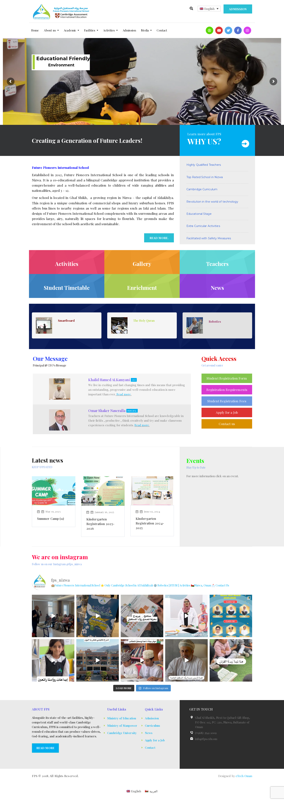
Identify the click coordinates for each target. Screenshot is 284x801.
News (217, 287)
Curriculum (152, 725)
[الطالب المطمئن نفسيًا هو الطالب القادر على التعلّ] (142, 660)
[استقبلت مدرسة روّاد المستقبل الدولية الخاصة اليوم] (97, 616)
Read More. (159, 238)
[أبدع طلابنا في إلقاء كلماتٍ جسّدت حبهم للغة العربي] (53, 660)
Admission (238, 9)
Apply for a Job (227, 412)
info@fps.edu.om (206, 739)
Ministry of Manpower (122, 725)
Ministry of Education (121, 718)
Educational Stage (199, 214)
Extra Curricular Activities (203, 226)
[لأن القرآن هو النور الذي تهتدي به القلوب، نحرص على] (231, 660)
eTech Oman (244, 776)
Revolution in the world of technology (212, 201)
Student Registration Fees (227, 401)
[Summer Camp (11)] (53, 490)
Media (145, 30)
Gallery (142, 263)
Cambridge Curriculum (201, 189)
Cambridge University (122, 733)
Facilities (89, 30)
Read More (45, 748)
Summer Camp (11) (50, 519)
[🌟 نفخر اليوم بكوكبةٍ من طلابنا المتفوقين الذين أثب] (231, 616)
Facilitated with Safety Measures (208, 238)
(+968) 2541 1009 (206, 733)
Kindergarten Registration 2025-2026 (100, 523)
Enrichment (142, 287)
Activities (109, 30)
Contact (162, 30)
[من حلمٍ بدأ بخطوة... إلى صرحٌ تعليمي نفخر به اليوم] (97, 660)
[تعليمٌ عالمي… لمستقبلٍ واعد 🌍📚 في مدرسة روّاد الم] (142, 616)
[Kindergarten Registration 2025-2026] (103, 490)
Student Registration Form (227, 378)
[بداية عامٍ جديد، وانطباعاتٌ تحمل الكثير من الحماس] (53, 616)
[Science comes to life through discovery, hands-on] (186, 616)
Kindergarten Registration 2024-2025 (150, 523)
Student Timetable (67, 287)
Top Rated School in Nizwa (204, 177)
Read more (123, 394)
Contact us (227, 424)
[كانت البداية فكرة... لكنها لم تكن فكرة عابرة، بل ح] (186, 660)
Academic (70, 30)
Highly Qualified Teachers (203, 165)
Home (35, 30)
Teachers (217, 263)
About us (50, 30)
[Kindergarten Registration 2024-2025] (152, 490)
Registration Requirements (226, 389)
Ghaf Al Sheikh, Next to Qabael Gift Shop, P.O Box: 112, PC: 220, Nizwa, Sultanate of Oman (222, 722)
